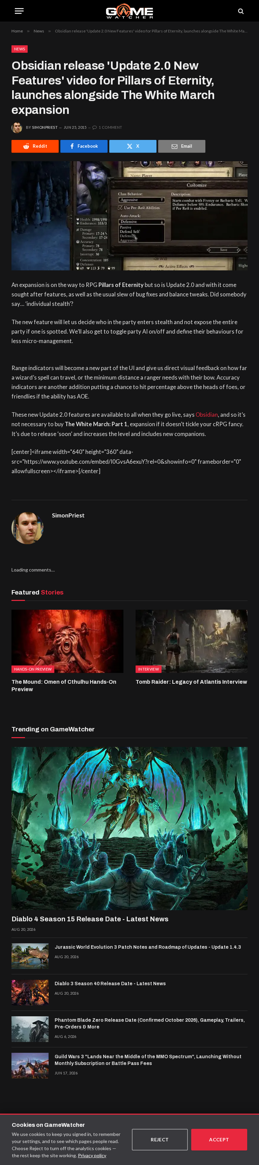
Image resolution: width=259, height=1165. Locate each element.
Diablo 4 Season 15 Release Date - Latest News (90, 919)
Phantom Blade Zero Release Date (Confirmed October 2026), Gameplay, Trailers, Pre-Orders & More (150, 1023)
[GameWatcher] (129, 11)
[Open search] (240, 11)
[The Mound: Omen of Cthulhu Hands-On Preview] (67, 641)
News (19, 49)
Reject (160, 1139)
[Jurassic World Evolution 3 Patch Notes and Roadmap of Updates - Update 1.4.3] (30, 956)
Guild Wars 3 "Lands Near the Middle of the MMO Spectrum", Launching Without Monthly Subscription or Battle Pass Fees (148, 1060)
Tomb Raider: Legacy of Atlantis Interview (191, 682)
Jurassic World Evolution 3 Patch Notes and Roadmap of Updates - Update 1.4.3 (148, 947)
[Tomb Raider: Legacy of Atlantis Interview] (192, 641)
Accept (219, 1139)
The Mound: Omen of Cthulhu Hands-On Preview (63, 685)
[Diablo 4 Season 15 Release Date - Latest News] (129, 829)
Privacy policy (92, 1155)
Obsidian (207, 414)
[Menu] (19, 11)
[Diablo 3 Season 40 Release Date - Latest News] (30, 992)
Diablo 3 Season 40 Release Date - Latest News (110, 983)
